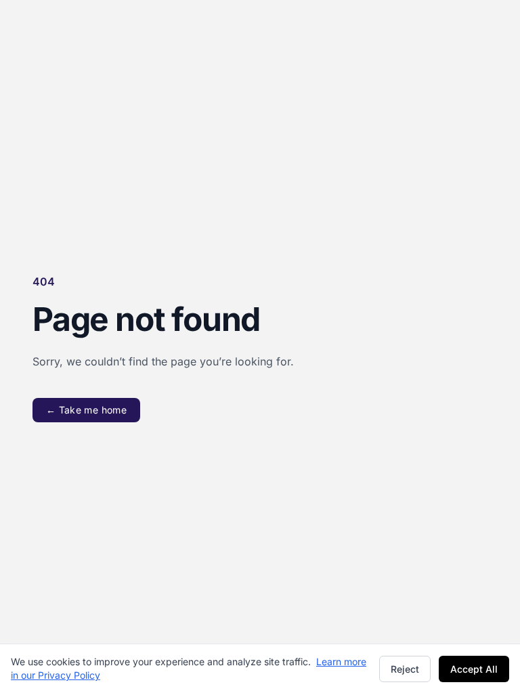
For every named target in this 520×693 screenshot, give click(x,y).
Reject (405, 669)
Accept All (474, 669)
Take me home (86, 410)
